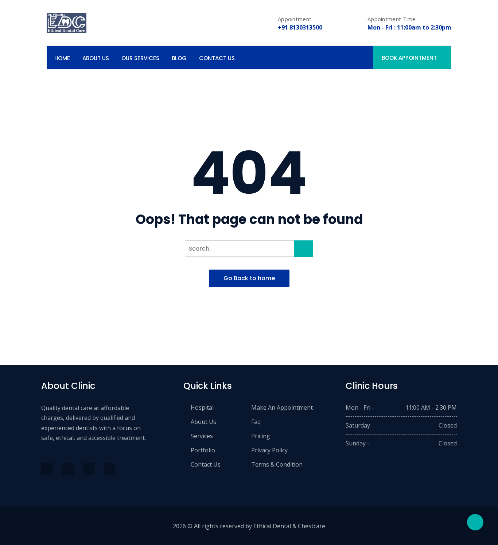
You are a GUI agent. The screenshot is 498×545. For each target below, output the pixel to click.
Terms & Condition (277, 464)
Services (202, 436)
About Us (95, 58)
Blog (179, 58)
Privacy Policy (269, 450)
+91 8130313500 (300, 27)
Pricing (260, 436)
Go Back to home (249, 278)
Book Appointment (409, 58)
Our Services (140, 58)
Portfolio (203, 450)
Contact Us (217, 58)
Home (62, 58)
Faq (256, 422)
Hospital (202, 407)
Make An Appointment (282, 407)
